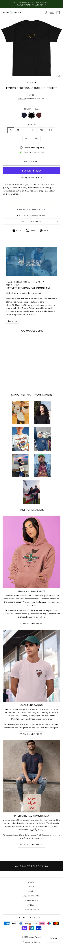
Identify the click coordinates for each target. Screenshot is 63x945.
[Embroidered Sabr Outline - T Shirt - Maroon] (17, 382)
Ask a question (31, 221)
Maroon (39, 115)
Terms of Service (31, 909)
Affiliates (31, 905)
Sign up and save (30, 918)
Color (31, 109)
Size (31, 124)
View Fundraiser (31, 623)
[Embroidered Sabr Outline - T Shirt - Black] (13, 382)
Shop (31, 886)
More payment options (31, 177)
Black (31, 115)
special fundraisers (35, 302)
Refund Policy (31, 900)
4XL (27, 138)
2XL (41, 130)
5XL (36, 138)
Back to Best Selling (33, 866)
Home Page (32, 882)
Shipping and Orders (31, 896)
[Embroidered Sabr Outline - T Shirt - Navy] (10, 382)
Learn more (12, 321)
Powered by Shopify (31, 942)
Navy (24, 115)
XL (33, 130)
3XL (51, 130)
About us (32, 891)
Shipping (22, 98)
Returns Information (31, 215)
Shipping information (31, 209)
